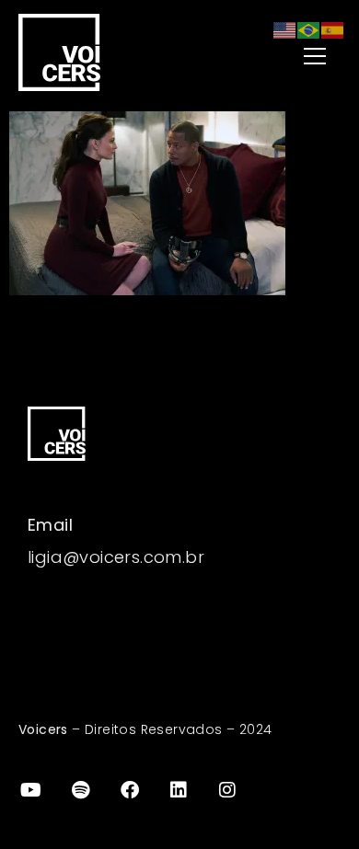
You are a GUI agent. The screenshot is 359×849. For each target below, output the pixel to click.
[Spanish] (333, 28)
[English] (285, 28)
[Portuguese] (309, 28)
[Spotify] (80, 790)
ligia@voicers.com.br (116, 556)
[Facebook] (130, 790)
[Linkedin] (178, 790)
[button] (277, 57)
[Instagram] (228, 790)
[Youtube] (31, 790)
